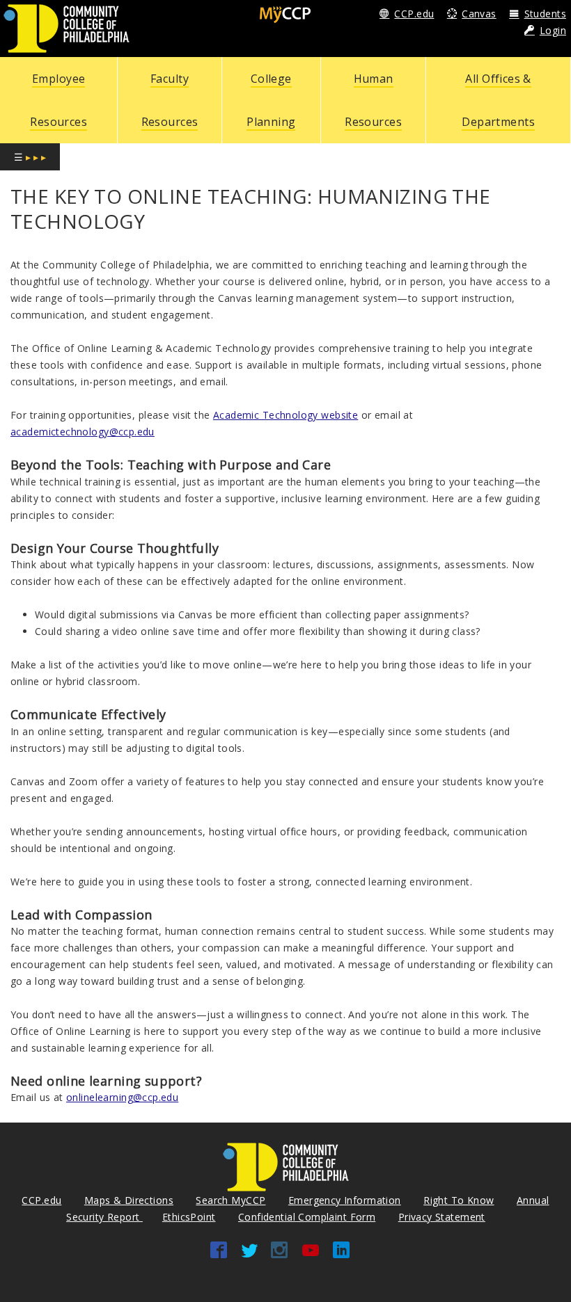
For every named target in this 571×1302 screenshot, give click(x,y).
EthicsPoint (189, 1216)
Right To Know (458, 1200)
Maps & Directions (128, 1200)
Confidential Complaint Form (306, 1216)
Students (545, 13)
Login (553, 30)
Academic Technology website (285, 414)
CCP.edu (414, 13)
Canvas (479, 13)
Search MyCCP (230, 1200)
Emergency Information (344, 1200)
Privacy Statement (441, 1216)
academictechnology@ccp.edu (82, 431)
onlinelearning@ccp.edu (122, 1097)
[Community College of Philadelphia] (66, 27)
